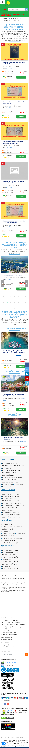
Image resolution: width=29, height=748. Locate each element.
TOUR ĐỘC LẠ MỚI (21, 505)
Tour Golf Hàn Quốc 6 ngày (12, 275)
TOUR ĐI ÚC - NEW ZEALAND (11, 503)
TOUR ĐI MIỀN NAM (7, 536)
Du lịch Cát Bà (18, 527)
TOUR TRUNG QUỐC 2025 (10, 494)
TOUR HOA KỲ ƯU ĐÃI (9, 498)
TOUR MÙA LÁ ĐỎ (19, 466)
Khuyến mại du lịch (6, 630)
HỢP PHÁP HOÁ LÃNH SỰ (10, 562)
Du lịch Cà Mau (18, 538)
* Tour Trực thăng (5, 622)
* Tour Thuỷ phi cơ (15, 622)
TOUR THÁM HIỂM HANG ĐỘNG (12, 477)
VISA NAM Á (6, 20)
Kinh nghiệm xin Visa (6, 629)
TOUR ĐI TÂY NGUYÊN (8, 540)
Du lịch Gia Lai (18, 543)
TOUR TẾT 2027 (7, 486)
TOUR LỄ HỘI (18, 484)
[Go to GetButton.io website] (3, 746)
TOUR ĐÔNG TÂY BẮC (9, 473)
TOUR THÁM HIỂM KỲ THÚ (10, 508)
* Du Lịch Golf (5, 620)
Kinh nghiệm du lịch (6, 627)
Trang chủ (5, 18)
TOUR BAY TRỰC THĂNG (10, 550)
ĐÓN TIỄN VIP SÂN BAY (9, 564)
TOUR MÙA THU (7, 466)
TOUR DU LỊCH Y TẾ (8, 566)
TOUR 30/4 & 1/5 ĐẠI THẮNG (11, 482)
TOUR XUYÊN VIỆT (8, 475)
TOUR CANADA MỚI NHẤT (10, 501)
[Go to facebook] (4, 743)
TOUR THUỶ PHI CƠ (8, 555)
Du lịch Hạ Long (7, 527)
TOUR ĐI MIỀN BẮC (7, 524)
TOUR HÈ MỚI (6, 468)
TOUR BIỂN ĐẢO (7, 484)
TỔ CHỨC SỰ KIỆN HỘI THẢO (11, 568)
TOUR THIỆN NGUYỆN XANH (11, 470)
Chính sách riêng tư (6, 637)
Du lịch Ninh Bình (7, 529)
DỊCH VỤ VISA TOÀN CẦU (10, 557)
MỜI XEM (21, 77)
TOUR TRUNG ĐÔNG (8, 510)
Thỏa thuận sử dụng (6, 639)
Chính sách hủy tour (6, 643)
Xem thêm (9, 68)
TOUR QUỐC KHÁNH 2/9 (9, 463)
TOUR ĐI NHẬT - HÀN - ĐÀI (10, 512)
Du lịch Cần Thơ (7, 538)
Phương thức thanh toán (8, 646)
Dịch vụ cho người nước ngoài (9, 632)
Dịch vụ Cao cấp (16, 627)
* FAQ (13, 641)
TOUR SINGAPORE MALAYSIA (11, 514)
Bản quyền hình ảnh (6, 641)
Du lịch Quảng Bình (8, 533)
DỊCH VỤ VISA (15, 18)
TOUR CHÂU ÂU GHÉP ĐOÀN (11, 496)
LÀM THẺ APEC (7, 559)
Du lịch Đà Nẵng (21, 533)
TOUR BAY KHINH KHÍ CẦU (10, 552)
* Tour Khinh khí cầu (6, 624)
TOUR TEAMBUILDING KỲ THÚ (11, 479)
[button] (3, 297)
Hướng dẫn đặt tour (6, 645)
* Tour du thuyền (13, 620)
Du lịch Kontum (7, 543)
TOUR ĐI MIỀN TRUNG (8, 531)
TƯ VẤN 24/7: (12, 15)
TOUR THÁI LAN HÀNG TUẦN (11, 517)
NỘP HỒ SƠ (9, 711)
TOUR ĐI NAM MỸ (7, 505)
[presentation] (2, 283)
